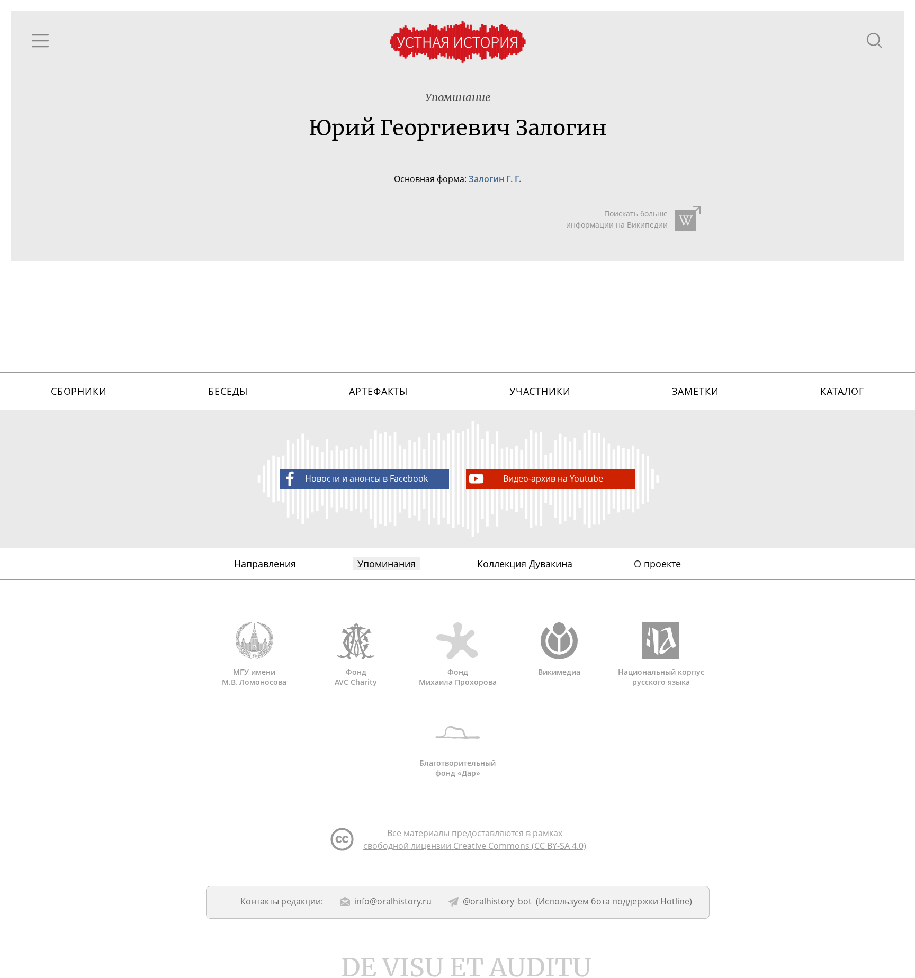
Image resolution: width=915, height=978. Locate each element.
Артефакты (378, 391)
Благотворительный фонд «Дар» (457, 768)
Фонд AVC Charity (356, 677)
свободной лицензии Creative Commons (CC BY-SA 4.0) (474, 846)
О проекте (657, 563)
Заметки (695, 391)
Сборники (79, 391)
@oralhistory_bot (497, 901)
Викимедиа (559, 672)
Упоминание (457, 97)
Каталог (842, 391)
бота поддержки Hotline (640, 901)
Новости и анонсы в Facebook (366, 478)
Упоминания (386, 563)
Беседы (227, 391)
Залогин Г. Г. (495, 179)
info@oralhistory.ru (393, 901)
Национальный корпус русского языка (661, 677)
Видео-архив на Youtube (553, 478)
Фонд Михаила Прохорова (458, 677)
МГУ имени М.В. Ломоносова (254, 677)
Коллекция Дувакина (524, 563)
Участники (540, 391)
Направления (265, 563)
